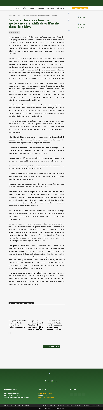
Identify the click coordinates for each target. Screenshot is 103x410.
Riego (14, 15)
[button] (69, 8)
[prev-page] (10, 333)
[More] (46, 295)
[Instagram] (75, 394)
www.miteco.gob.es (16, 203)
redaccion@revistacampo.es (46, 397)
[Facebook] (24, 295)
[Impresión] (43, 295)
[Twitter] (83, 394)
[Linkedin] (35, 295)
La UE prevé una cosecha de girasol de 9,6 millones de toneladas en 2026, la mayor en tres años (36, 325)
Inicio (10, 15)
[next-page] (12, 333)
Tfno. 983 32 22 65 (46, 394)
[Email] (39, 295)
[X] (28, 295)
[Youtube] (79, 394)
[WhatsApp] (31, 295)
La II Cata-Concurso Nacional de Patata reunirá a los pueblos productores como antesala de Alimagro (54, 325)
